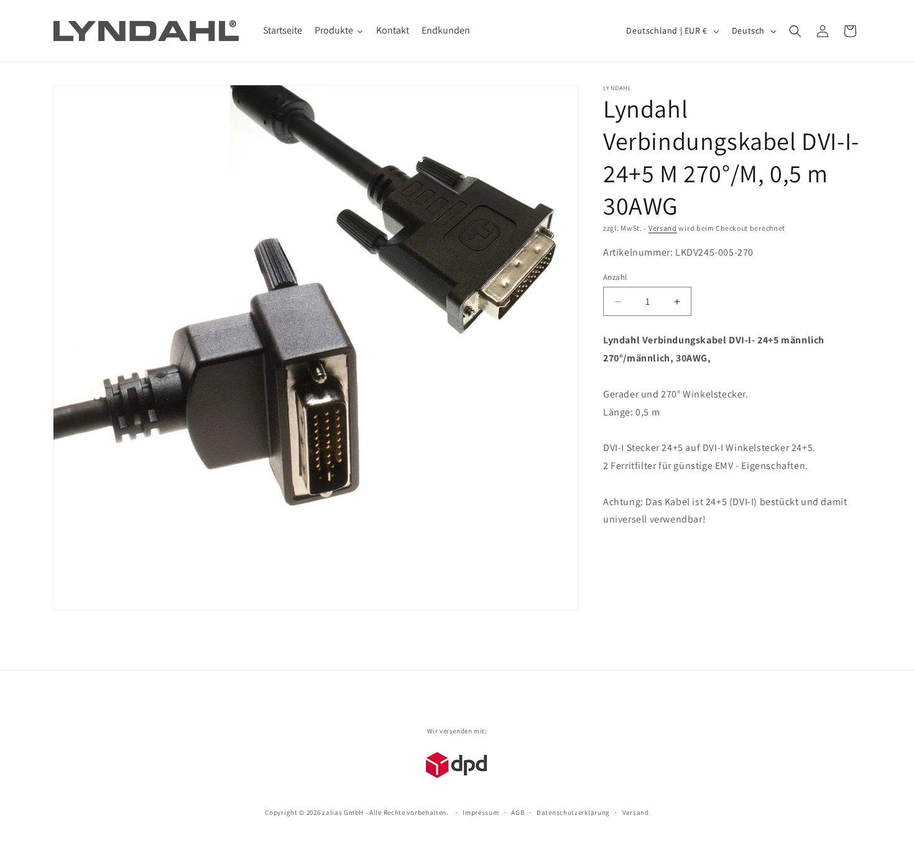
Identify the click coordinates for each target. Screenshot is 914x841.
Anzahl (615, 277)
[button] (795, 31)
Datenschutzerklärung (573, 811)
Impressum (481, 811)
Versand (663, 228)
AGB (517, 811)
